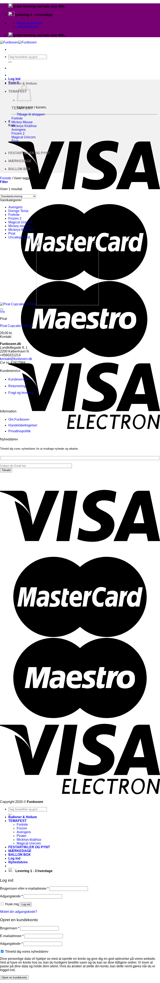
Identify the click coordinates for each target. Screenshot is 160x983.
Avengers (15, 207)
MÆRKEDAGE (19, 161)
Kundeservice (18, 379)
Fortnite (14, 214)
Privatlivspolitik (19, 431)
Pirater (21, 836)
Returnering (17, 386)
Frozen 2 (14, 218)
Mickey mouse (19, 226)
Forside (5, 178)
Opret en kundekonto (14, 977)
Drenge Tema (18, 211)
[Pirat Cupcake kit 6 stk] (49, 304)
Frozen (22, 828)
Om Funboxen (18, 419)
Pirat (11, 233)
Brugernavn (9, 928)
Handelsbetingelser (22, 425)
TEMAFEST (17, 821)
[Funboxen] (18, 42)
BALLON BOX (19, 169)
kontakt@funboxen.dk (16, 359)
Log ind (25, 904)
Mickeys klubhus (29, 839)
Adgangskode (11, 896)
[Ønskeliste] (1, 309)
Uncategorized (19, 237)
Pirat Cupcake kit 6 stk (16, 326)
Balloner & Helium (22, 83)
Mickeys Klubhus (21, 229)
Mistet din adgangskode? (18, 911)
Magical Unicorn (20, 222)
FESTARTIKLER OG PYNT (29, 153)
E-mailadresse (12, 936)
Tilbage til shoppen (31, 114)
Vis (2, 311)
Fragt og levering (20, 392)
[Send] (10, 62)
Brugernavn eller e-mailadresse (24, 888)
